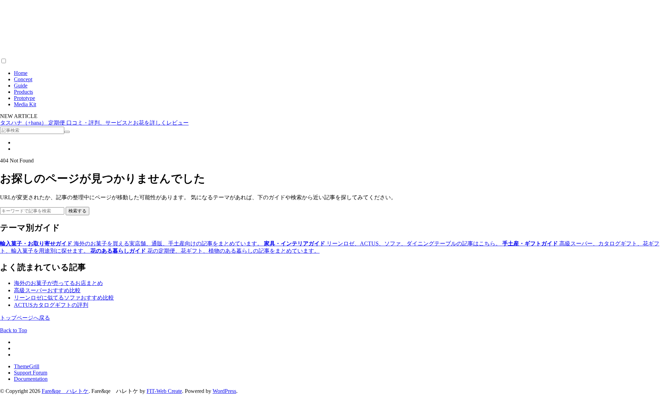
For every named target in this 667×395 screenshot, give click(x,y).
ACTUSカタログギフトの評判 (51, 305)
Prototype (24, 98)
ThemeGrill (26, 366)
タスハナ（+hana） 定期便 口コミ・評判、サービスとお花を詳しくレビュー (94, 123)
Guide (20, 86)
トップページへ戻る (25, 318)
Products (23, 92)
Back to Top (13, 330)
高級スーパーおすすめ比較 (47, 290)
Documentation (31, 379)
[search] (67, 132)
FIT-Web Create (164, 391)
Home (20, 73)
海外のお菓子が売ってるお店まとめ (58, 283)
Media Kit (25, 104)
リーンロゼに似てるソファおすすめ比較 (64, 298)
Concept (23, 79)
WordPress (224, 391)
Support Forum (30, 373)
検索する (77, 210)
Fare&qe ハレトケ (65, 391)
